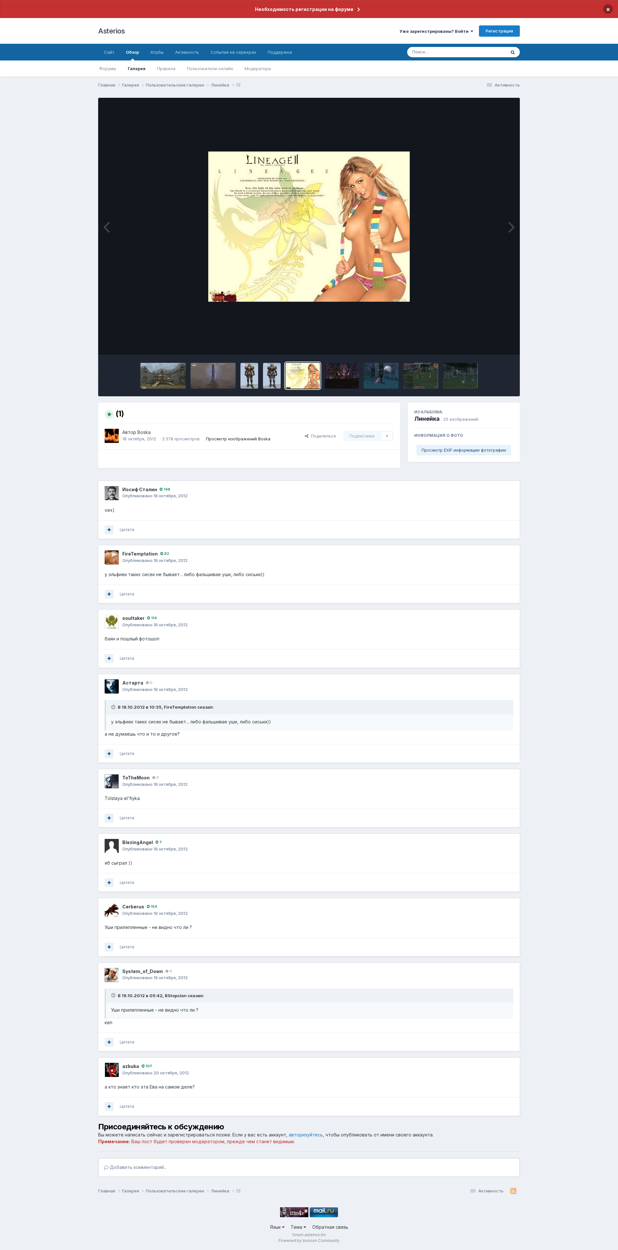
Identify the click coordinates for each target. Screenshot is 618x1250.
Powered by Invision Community (309, 1240)
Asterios (111, 31)
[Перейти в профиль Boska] (112, 436)
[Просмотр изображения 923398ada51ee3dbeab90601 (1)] (272, 376)
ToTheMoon (136, 777)
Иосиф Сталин (139, 489)
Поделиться (322, 435)
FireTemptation (140, 553)
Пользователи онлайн (210, 68)
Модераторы (258, 68)
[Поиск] (513, 52)
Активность (187, 52)
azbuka (130, 1066)
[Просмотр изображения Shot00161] (342, 376)
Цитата (127, 529)
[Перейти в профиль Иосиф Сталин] (112, 493)
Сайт (109, 52)
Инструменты (491, 343)
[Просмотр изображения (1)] (303, 376)
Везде (491, 52)
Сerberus (133, 906)
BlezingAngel (137, 842)
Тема (297, 1227)
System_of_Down (142, 971)
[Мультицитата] (109, 529)
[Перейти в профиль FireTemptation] (112, 557)
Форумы (107, 68)
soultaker (133, 618)
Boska (144, 432)
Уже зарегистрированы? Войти (435, 31)
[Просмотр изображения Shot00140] (381, 376)
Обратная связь (330, 1227)
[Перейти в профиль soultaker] (112, 622)
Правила (166, 68)
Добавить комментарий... (137, 1167)
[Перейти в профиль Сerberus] (112, 910)
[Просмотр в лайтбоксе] (309, 227)
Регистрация (499, 30)
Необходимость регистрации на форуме (304, 9)
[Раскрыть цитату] (114, 707)
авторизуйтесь (306, 1134)
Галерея (136, 68)
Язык (276, 1227)
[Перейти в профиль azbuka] (112, 1070)
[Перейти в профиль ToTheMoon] (112, 781)
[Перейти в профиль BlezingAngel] (112, 846)
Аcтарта (132, 682)
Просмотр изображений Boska (238, 438)
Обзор (132, 52)
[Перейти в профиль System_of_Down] (112, 975)
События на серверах (233, 52)
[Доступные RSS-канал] (513, 1191)
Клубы (157, 52)
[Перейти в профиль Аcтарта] (112, 686)
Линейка (427, 418)
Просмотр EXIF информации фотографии (464, 450)
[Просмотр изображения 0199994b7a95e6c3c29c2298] (162, 376)
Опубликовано (155, 495)
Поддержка (280, 52)
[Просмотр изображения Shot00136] (420, 376)
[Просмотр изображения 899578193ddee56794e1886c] (213, 376)
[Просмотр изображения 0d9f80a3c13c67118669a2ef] (249, 376)
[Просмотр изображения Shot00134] (460, 376)
